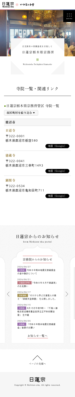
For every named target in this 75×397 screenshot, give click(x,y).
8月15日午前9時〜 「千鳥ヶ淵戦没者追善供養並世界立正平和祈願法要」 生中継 (37, 311)
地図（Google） (57, 146)
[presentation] (8, 294)
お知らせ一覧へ (38, 335)
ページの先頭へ (37, 364)
